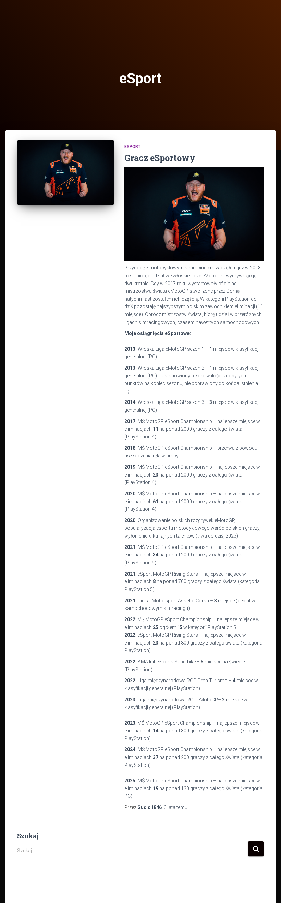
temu (175, 807)
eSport (132, 146)
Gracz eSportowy (159, 158)
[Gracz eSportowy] (65, 172)
